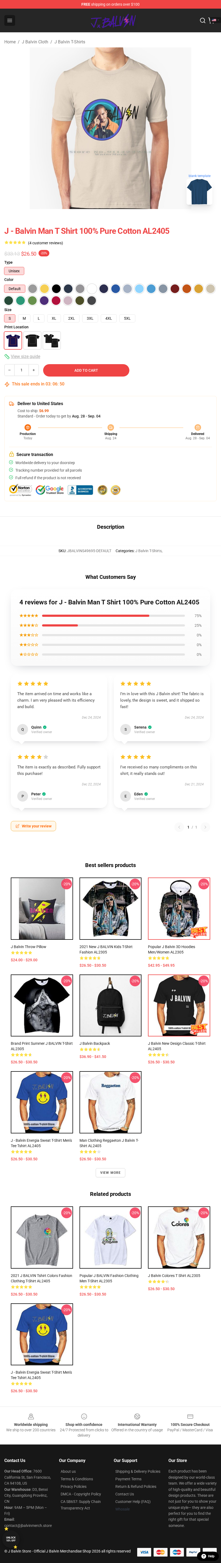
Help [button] (211, 1556)
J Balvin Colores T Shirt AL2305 (174, 1275)
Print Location (16, 327)
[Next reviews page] (205, 827)
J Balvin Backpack (95, 1043)
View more (110, 1173)
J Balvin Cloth (35, 41)
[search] (202, 20)
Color (8, 279)
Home (10, 41)
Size (8, 310)
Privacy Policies (74, 1486)
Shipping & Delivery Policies (137, 1471)
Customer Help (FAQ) (133, 1501)
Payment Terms (128, 1479)
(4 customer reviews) (45, 243)
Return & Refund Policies (135, 1486)
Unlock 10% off (11, 1539)
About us (68, 1471)
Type (8, 262)
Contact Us (124, 1494)
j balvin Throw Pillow (28, 947)
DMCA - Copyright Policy (81, 1494)
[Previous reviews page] (179, 827)
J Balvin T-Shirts (69, 41)
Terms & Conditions (77, 1479)
